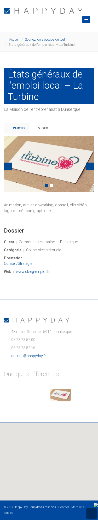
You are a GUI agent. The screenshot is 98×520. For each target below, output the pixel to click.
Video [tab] (42, 128)
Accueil (14, 39)
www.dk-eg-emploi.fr (33, 271)
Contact (63, 507)
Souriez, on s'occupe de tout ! (46, 39)
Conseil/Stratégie (18, 263)
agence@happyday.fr (28, 356)
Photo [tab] (18, 128)
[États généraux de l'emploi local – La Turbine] (49, 164)
